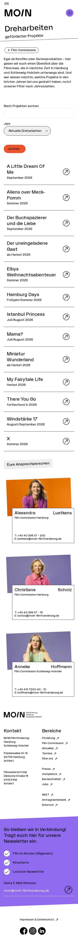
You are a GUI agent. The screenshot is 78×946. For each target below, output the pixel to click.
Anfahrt (9, 761)
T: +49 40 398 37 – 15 (29, 612)
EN (7, 3)
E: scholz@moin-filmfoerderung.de (37, 615)
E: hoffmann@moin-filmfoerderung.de (39, 692)
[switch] (28, 854)
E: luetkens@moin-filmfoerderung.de (38, 538)
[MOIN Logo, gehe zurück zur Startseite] (35, 13)
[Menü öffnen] (69, 13)
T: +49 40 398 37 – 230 (30, 535)
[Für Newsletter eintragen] (67, 889)
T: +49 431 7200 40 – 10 (30, 689)
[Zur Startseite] (39, 715)
